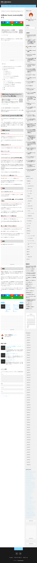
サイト (2, 391)
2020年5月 (28, 422)
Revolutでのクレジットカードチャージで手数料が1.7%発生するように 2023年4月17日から (31, 300)
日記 (27, 228)
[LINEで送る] (12, 25)
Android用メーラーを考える (31, 74)
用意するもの (5, 69)
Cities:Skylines (30, 62)
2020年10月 (28, 409)
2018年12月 (28, 464)
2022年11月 (28, 347)
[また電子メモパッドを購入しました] (3, 355)
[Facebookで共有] (3, 22)
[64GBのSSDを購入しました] (3, 361)
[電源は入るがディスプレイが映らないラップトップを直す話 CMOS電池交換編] (21, 306)
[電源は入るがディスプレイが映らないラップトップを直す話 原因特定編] (3, 306)
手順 (3, 79)
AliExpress (29, 171)
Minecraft (29, 56)
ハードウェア (30, 48)
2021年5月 (28, 392)
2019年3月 (28, 457)
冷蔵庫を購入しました (29, 304)
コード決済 (29, 238)
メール (2, 387)
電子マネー (29, 246)
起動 (3, 87)
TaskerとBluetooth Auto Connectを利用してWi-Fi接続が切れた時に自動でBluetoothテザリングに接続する (31, 98)
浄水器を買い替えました (29, 292)
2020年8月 (28, 414)
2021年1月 (28, 402)
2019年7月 (28, 447)
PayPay (27, 480)
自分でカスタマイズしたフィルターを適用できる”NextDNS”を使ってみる (31, 165)
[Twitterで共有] (7, 22)
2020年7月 (28, 417)
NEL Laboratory (6, 2)
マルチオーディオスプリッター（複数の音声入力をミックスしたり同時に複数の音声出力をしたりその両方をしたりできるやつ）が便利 (31, 137)
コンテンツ (31, 489)
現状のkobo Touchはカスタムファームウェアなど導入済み (11, 66)
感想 (3, 89)
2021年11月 (28, 377)
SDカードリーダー (7, 74)
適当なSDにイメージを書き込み (9, 84)
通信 (28, 109)
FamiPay (27, 476)
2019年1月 (28, 462)
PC (28, 44)
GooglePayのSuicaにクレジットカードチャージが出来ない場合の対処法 (31, 65)
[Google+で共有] (12, 22)
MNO (31, 478)
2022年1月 (28, 372)
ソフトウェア (29, 198)
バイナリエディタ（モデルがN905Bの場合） (11, 76)
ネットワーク (28, 502)
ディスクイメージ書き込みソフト (9, 77)
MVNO (34, 478)
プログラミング (29, 218)
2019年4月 (28, 454)
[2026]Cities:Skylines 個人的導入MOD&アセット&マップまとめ (31, 36)
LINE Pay (27, 478)
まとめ (29, 94)
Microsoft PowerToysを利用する (31, 275)
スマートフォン (30, 213)
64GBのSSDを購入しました (10, 359)
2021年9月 (28, 382)
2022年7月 (28, 357)
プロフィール (25, 557)
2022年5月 (28, 362)
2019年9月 (28, 442)
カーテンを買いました (29, 282)
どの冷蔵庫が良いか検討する (30, 306)
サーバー (32, 491)
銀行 (27, 259)
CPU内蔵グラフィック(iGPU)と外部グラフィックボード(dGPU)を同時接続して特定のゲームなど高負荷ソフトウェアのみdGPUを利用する (31, 41)
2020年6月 (28, 419)
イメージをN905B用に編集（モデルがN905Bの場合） (13, 82)
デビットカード (30, 240)
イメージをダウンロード (8, 81)
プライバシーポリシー (18, 557)
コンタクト (11, 557)
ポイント (28, 223)
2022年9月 (28, 352)
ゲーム (28, 183)
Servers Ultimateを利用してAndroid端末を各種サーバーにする (31, 120)
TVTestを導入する (30, 85)
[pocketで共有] (21, 22)
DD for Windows (10, 178)
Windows (29, 105)
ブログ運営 (28, 220)
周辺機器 (29, 140)
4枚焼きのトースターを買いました (31, 280)
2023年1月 (28, 342)
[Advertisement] (12, 50)
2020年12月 (28, 404)
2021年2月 (28, 399)
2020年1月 (28, 432)
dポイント (27, 474)
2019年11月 (28, 437)
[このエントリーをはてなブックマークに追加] (16, 22)
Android (29, 101)
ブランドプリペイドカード (32, 243)
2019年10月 (28, 439)
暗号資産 (28, 230)
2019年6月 (28, 449)
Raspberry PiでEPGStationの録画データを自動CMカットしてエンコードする (31, 149)
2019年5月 (28, 452)
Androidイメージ (7, 71)
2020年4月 (28, 424)
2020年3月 (28, 427)
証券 (27, 249)
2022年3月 (28, 367)
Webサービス (29, 167)
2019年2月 (28, 459)
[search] (35, 27)
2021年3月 (28, 397)
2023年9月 (28, 335)
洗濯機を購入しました (29, 308)
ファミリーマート (28, 504)
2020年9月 (28, 412)
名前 (2, 383)
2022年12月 (28, 345)
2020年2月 (28, 429)
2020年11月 (28, 407)
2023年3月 (28, 337)
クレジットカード (30, 235)
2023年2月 (28, 340)
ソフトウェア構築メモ (29, 497)
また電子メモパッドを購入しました (12, 353)
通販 (27, 254)
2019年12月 (28, 434)
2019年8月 (28, 444)
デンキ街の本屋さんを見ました (30, 294)
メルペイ (31, 510)
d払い (31, 474)
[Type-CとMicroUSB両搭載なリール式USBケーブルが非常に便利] (3, 348)
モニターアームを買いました (30, 290)
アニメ (29, 193)
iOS (28, 203)
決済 (27, 233)
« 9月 (27, 327)
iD (30, 476)
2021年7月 (28, 387)
